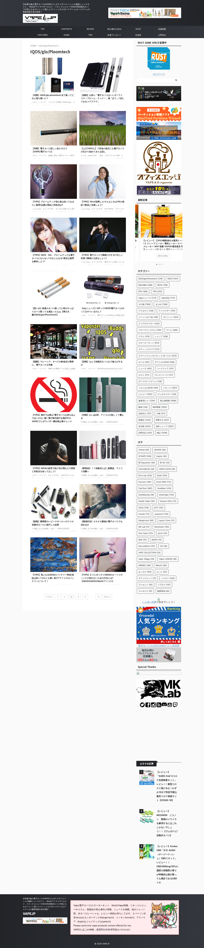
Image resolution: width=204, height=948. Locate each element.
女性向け (144, 413)
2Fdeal (143, 450)
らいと (162, 572)
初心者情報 (168, 400)
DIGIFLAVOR (167, 469)
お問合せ (162, 35)
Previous (139, 232)
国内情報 (160, 407)
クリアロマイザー (149, 323)
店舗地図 (162, 29)
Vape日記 (168, 298)
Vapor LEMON (168, 559)
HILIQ (143, 507)
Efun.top (145, 475)
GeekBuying (146, 494)
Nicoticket (161, 527)
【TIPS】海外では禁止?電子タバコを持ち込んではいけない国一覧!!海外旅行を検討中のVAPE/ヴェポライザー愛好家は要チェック (53, 418)
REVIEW (90, 29)
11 (99, 596)
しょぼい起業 (149, 601)
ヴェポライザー (166, 394)
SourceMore (146, 546)
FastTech (145, 488)
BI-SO (165, 462)
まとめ (161, 304)
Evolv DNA (163, 482)
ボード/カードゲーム (150, 381)
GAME (66, 35)
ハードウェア (165, 368)
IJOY (158, 507)
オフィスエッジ (147, 578)
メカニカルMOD (148, 388)
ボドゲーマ (159, 74)
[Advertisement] (158, 732)
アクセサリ (146, 310)
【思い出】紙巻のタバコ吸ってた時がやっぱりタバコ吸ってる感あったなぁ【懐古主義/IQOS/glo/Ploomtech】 (53, 311)
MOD (173, 278)
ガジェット (170, 317)
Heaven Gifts (168, 501)
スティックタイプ (148, 349)
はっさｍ (145, 572)
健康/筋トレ (146, 400)
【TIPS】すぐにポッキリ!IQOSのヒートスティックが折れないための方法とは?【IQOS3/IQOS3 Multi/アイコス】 (102, 577)
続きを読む (159, 256)
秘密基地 (163, 591)
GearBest (164, 488)
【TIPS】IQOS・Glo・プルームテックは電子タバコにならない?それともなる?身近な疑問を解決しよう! (53, 258)
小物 (160, 413)
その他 (144, 304)
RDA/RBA (145, 285)
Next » (107, 596)
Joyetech (161, 514)
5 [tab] (162, 264)
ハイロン (168, 578)
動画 (143, 407)
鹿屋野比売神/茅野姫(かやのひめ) (113, 929)
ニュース (145, 368)
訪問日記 (145, 433)
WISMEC (144, 565)
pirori (162, 533)
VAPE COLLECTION (149, 552)
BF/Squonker (146, 462)
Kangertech (146, 520)
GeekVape (166, 494)
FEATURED (43, 35)
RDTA (162, 285)
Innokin (143, 514)
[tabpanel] (158, 232)
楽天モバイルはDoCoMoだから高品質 (158, 645)
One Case (145, 533)
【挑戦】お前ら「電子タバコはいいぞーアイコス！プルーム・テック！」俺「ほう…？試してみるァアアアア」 (102, 98)
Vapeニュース (147, 298)
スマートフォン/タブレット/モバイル (157, 355)
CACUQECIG (146, 469)
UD (163, 546)
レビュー (145, 394)
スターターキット (148, 343)
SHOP (138, 29)
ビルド (143, 375)
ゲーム (172, 330)
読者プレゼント (114, 35)
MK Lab (143, 527)
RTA (143, 291)
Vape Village (146, 559)
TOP (43, 29)
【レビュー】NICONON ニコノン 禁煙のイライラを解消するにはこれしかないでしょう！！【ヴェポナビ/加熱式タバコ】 (167, 823)
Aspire (161, 456)
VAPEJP (29, 914)
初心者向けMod (114, 29)
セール (144, 362)
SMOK (157, 539)
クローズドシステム (149, 330)
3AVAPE (160, 450)
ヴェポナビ (145, 591)
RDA (142, 539)
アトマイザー (166, 310)
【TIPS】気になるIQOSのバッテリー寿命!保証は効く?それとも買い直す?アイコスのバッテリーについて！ (53, 577)
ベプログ (164, 584)
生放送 (138, 35)
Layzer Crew (166, 520)
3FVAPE (144, 456)
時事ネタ (162, 420)
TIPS (90, 35)
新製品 (144, 420)
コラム (144, 336)
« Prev (49, 596)
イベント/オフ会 (148, 317)
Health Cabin (146, 501)
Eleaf (162, 475)
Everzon (144, 482)
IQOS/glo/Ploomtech (150, 278)
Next (178, 232)
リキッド (170, 388)
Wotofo (161, 565)
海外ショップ (165, 426)
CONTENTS (66, 29)
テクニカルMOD (165, 362)
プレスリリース (163, 375)
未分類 (144, 426)
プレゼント (145, 584)
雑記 (162, 433)
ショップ (161, 336)
